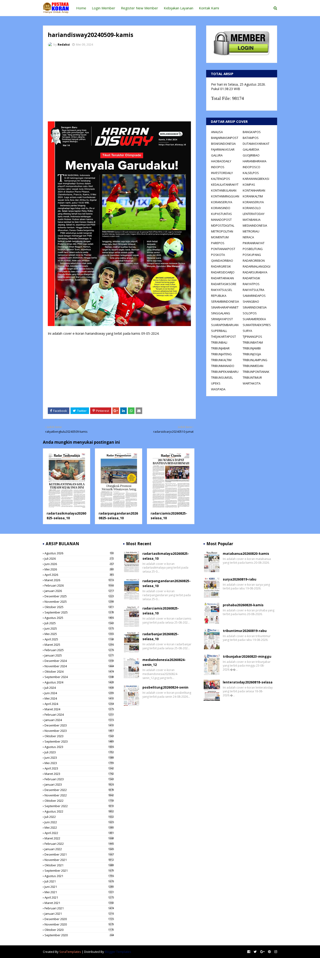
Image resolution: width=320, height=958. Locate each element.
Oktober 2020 (79, 930)
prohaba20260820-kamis (243, 605)
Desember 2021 (79, 854)
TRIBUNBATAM (253, 342)
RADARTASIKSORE (223, 284)
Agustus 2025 (79, 618)
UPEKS (215, 383)
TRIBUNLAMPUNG (255, 360)
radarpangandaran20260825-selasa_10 (118, 515)
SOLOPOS (250, 313)
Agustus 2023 (79, 747)
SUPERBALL (219, 331)
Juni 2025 (79, 628)
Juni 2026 (79, 564)
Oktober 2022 (79, 800)
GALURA (217, 155)
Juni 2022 (79, 822)
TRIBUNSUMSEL (222, 377)
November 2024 (79, 666)
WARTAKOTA (251, 383)
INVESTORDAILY (222, 173)
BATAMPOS (251, 138)
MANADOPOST (221, 220)
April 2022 (79, 833)
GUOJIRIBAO (251, 155)
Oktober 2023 (79, 736)
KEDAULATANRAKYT (224, 184)
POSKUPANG (252, 255)
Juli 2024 (79, 688)
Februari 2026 (79, 585)
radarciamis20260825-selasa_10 (160, 610)
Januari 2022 (79, 849)
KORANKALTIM (253, 196)
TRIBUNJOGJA (252, 354)
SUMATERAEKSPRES (257, 325)
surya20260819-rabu (239, 579)
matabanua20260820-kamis (246, 553)
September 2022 (79, 806)
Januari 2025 (79, 655)
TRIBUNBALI (219, 342)
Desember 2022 (79, 790)
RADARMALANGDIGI (256, 266)
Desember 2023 (79, 725)
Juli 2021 (79, 881)
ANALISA (217, 132)
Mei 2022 (79, 827)
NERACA (248, 237)
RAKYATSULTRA (253, 290)
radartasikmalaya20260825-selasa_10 (66, 515)
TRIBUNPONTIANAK (256, 372)
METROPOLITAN (222, 231)
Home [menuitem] (81, 8)
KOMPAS (249, 184)
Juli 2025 (79, 623)
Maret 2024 (79, 709)
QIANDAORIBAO (222, 260)
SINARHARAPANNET (224, 307)
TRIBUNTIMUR (252, 377)
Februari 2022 (79, 844)
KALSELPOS (251, 173)
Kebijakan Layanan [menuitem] (178, 8)
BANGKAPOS (252, 132)
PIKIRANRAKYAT (253, 243)
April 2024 (79, 704)
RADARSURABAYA (255, 272)
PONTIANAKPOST (223, 249)
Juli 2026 (79, 558)
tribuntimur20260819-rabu (245, 630)
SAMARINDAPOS (254, 296)
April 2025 (79, 639)
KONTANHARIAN (254, 190)
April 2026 (79, 575)
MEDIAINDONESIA (255, 225)
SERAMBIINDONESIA (225, 301)
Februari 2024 (79, 714)
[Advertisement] (119, 85)
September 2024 (79, 677)
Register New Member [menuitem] (139, 8)
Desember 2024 (79, 661)
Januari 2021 (79, 913)
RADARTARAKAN (222, 278)
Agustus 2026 (79, 553)
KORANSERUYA (221, 202)
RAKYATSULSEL (221, 290)
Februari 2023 (79, 779)
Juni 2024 (79, 693)
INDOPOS (217, 167)
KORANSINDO (220, 208)
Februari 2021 (79, 908)
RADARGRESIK (221, 266)
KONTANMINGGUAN (225, 196)
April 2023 (79, 768)
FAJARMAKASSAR (222, 149)
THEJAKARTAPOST (223, 336)
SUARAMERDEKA (254, 319)
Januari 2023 (79, 784)
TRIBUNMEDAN (253, 366)
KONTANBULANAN (223, 190)
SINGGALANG (220, 313)
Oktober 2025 (79, 607)
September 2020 (79, 935)
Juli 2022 (79, 817)
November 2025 (79, 601)
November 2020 (79, 924)
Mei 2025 (79, 634)
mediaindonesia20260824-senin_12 (164, 662)
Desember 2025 (79, 596)
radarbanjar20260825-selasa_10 (160, 636)
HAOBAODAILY (221, 161)
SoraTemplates (70, 952)
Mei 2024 (79, 698)
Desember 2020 (79, 919)
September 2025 (79, 612)
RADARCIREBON (254, 260)
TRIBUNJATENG (221, 354)
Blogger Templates (118, 952)
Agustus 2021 (79, 876)
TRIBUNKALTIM (221, 360)
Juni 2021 (79, 887)
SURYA (247, 331)
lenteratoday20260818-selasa (247, 682)
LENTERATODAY (253, 214)
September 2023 (79, 741)
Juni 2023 (79, 757)
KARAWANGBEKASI (256, 179)
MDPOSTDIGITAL (222, 225)
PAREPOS (217, 243)
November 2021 (79, 860)
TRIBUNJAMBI (252, 348)
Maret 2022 (79, 838)
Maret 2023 (79, 774)
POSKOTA (218, 255)
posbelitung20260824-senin (165, 687)
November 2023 (79, 731)
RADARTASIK (251, 278)
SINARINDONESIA (255, 307)
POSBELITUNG (253, 249)
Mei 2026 (79, 569)
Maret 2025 (79, 644)
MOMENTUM (220, 237)
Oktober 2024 (79, 671)
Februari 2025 (79, 650)
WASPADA (218, 389)
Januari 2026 (79, 591)
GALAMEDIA (251, 149)
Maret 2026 (79, 580)
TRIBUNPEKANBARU (224, 372)
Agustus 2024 (79, 682)
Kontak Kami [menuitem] (209, 8)
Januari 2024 (79, 720)
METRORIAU (251, 231)
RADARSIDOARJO (222, 272)
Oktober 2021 (79, 865)
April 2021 (79, 897)
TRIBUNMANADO (222, 366)
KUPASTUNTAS (221, 214)
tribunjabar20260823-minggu (247, 656)
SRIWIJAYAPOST (222, 319)
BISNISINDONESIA (223, 144)
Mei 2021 (79, 892)
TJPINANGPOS (252, 336)
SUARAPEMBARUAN (224, 325)
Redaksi (64, 44)
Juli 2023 (79, 752)
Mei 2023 (79, 763)
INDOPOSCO (251, 167)
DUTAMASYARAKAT (256, 144)
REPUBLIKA (218, 296)
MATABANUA (251, 220)
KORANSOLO (252, 208)
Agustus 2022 (79, 811)
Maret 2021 (79, 903)
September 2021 (79, 870)
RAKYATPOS (251, 284)
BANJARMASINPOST (224, 138)
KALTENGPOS (220, 179)
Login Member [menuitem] (103, 8)
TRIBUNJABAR (220, 348)
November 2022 (79, 795)
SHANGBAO (251, 301)
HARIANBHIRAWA (254, 161)
